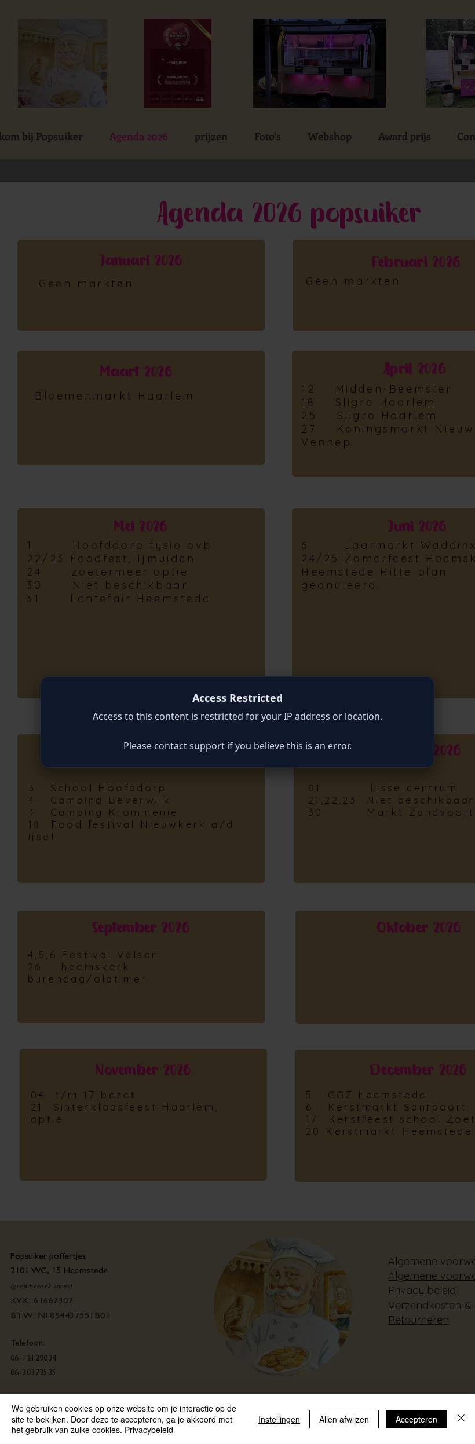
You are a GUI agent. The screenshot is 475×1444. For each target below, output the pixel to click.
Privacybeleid (149, 1429)
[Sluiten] (461, 1419)
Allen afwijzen (344, 1419)
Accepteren (416, 1419)
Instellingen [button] (279, 1419)
